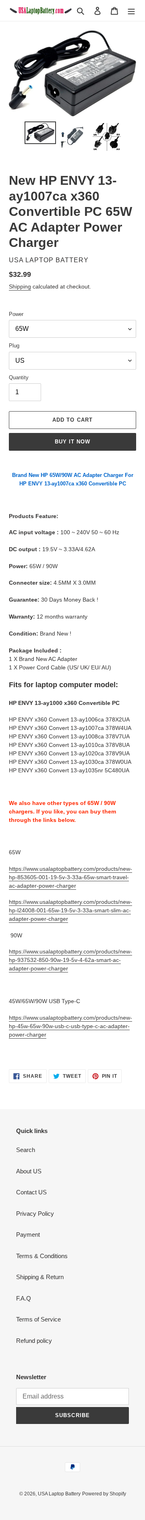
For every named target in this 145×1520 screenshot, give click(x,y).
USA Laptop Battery (59, 1494)
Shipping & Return (40, 1276)
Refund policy (34, 1340)
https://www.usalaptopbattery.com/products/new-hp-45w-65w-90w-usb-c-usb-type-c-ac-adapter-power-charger (70, 1026)
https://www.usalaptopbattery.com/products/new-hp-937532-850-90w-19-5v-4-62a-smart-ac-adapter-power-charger (70, 960)
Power (16, 314)
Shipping (20, 286)
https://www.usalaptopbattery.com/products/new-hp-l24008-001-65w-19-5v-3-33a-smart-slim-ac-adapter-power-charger (70, 910)
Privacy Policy (35, 1213)
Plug (14, 346)
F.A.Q (23, 1298)
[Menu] (131, 10)
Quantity (19, 377)
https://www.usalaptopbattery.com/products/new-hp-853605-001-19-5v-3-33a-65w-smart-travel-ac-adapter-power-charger (70, 877)
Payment (28, 1234)
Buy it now (72, 442)
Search (25, 1149)
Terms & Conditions (42, 1255)
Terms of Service (38, 1319)
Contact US (31, 1192)
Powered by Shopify (104, 1494)
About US (28, 1171)
